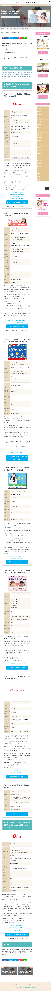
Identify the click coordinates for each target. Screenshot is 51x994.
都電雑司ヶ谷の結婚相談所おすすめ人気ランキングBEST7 (20, 28)
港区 (39, 176)
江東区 (39, 130)
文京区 (39, 173)
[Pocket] (20, 38)
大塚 (6, 72)
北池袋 (28, 72)
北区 (39, 127)
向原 (3, 78)
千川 (30, 74)
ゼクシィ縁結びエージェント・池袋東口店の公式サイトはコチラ (17, 458)
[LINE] (25, 38)
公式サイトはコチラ (17, 814)
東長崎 (30, 76)
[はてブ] (15, 38)
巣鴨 (22, 74)
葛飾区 (39, 124)
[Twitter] (10, 38)
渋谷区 (39, 137)
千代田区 (40, 160)
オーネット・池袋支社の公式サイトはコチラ (17, 202)
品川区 (39, 134)
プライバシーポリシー (22, 984)
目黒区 (39, 179)
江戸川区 (40, 117)
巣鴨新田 (26, 74)
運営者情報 (15, 984)
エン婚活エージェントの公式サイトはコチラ (17, 561)
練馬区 (39, 169)
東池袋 (19, 76)
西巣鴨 (15, 76)
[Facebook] (5, 38)
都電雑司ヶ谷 (10, 76)
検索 (37, 186)
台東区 (39, 153)
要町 (19, 72)
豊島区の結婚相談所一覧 (9, 52)
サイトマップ (36, 984)
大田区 (39, 121)
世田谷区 (40, 150)
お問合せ (30, 984)
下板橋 (13, 74)
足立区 (39, 108)
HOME (3, 28)
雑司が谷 (4, 76)
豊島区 (7, 28)
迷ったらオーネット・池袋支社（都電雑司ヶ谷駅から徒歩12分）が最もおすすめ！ (17, 58)
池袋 (3, 72)
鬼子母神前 (23, 72)
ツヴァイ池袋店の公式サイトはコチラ (17, 326)
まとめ (6, 60)
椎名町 (9, 74)
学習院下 (15, 72)
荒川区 (39, 111)
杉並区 (39, 143)
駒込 (6, 74)
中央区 (39, 156)
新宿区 (39, 140)
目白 (6, 78)
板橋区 (39, 114)
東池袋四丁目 (25, 76)
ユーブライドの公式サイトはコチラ (17, 667)
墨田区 (39, 147)
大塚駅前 (10, 72)
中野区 (39, 166)
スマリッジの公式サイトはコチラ (17, 776)
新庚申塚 (18, 74)
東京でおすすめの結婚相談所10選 (25, 2)
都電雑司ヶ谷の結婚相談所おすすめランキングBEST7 (15, 54)
